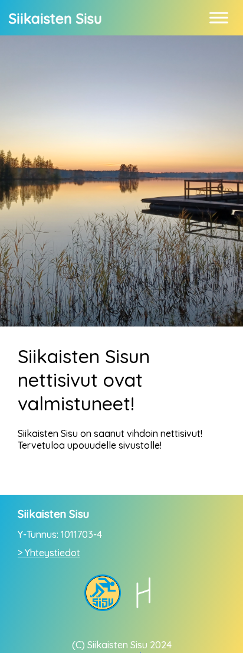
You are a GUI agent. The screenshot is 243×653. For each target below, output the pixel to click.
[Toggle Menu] (218, 17)
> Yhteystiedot (49, 553)
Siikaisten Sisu (55, 18)
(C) (78, 645)
